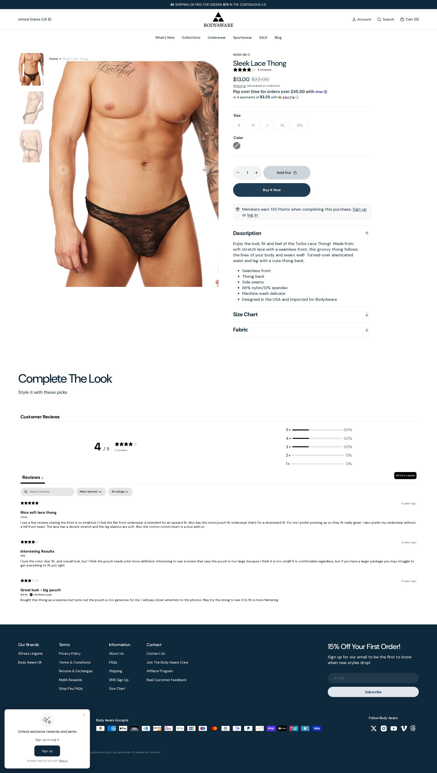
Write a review (405, 475)
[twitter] (374, 728)
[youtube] (394, 728)
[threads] (414, 728)
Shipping (239, 86)
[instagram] (384, 728)
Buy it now (272, 190)
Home (53, 59)
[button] (361, 19)
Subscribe (373, 692)
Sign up (360, 209)
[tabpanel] (218, 547)
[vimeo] (404, 728)
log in (252, 215)
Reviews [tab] (32, 477)
